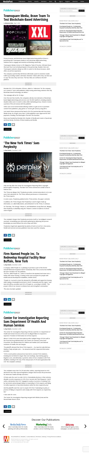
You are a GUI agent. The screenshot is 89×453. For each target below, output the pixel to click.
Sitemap (44, 436)
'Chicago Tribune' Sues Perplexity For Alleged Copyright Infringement (72, 35)
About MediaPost (15, 436)
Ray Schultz (8, 150)
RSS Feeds (38, 436)
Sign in (61, 1)
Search (55, 1)
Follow (82, 1)
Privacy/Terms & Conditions (54, 436)
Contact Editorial (30, 436)
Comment (7, 129)
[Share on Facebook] (5, 124)
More (50, 1)
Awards (36, 1)
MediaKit (23, 436)
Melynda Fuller (9, 23)
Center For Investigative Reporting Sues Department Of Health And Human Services (72, 31)
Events (30, 1)
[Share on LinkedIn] (9, 124)
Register (67, 1)
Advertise (75, 1)
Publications (22, 1)
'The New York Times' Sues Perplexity (70, 23)
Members (43, 1)
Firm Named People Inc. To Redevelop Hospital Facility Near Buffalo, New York (71, 27)
